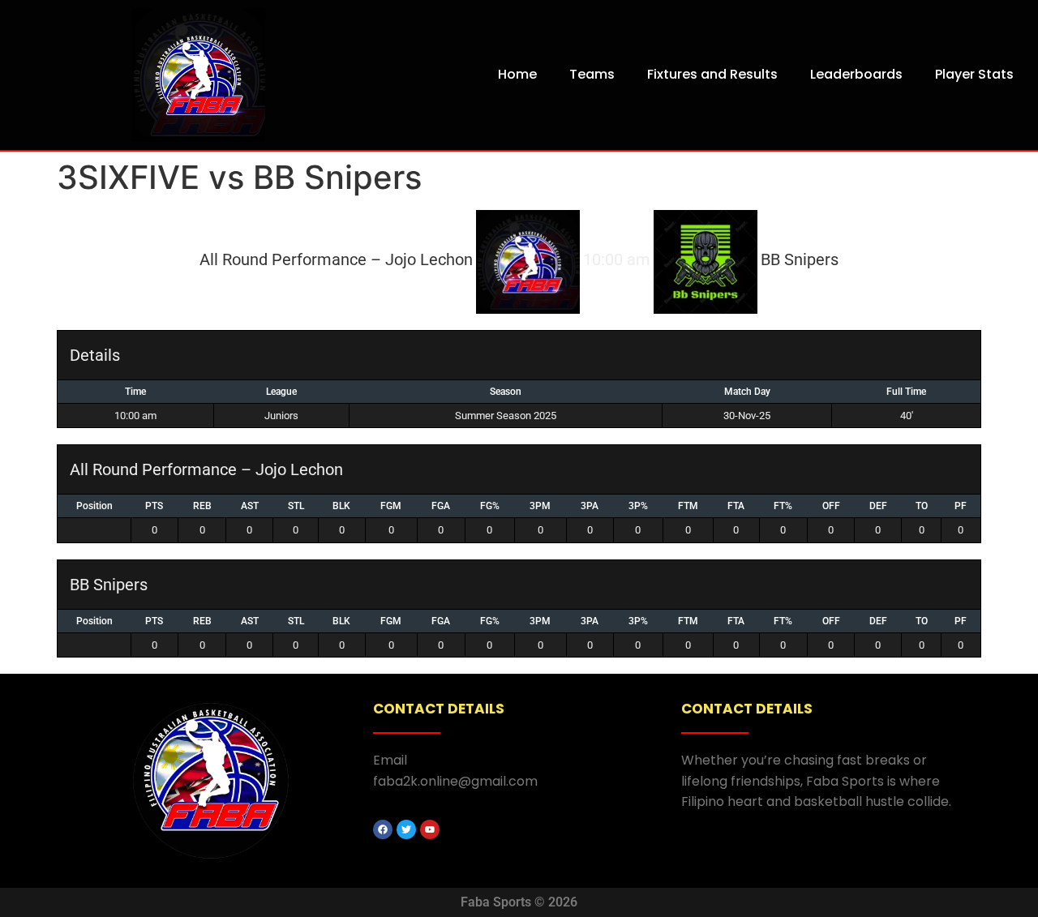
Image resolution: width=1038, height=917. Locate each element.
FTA (735, 506)
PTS (154, 506)
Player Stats (974, 74)
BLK (341, 506)
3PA (589, 506)
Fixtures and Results (712, 74)
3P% (638, 506)
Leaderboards (856, 74)
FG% (490, 506)
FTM (688, 506)
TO (922, 506)
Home (517, 74)
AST (250, 506)
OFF (831, 506)
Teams (592, 74)
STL (296, 506)
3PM (540, 506)
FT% (783, 506)
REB (202, 506)
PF (960, 506)
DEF (878, 506)
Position (94, 506)
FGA (440, 506)
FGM (390, 506)
